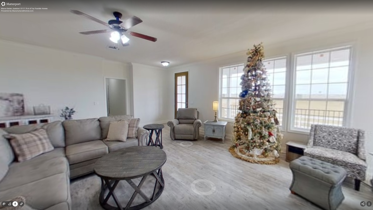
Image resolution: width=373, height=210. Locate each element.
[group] (9, 204)
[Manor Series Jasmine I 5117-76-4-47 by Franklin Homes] (186, 105)
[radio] (4, 203)
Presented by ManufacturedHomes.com (17, 11)
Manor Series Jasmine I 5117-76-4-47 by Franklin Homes (24, 9)
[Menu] (369, 204)
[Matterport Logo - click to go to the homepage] (11, 3)
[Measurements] (21, 204)
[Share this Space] (363, 204)
